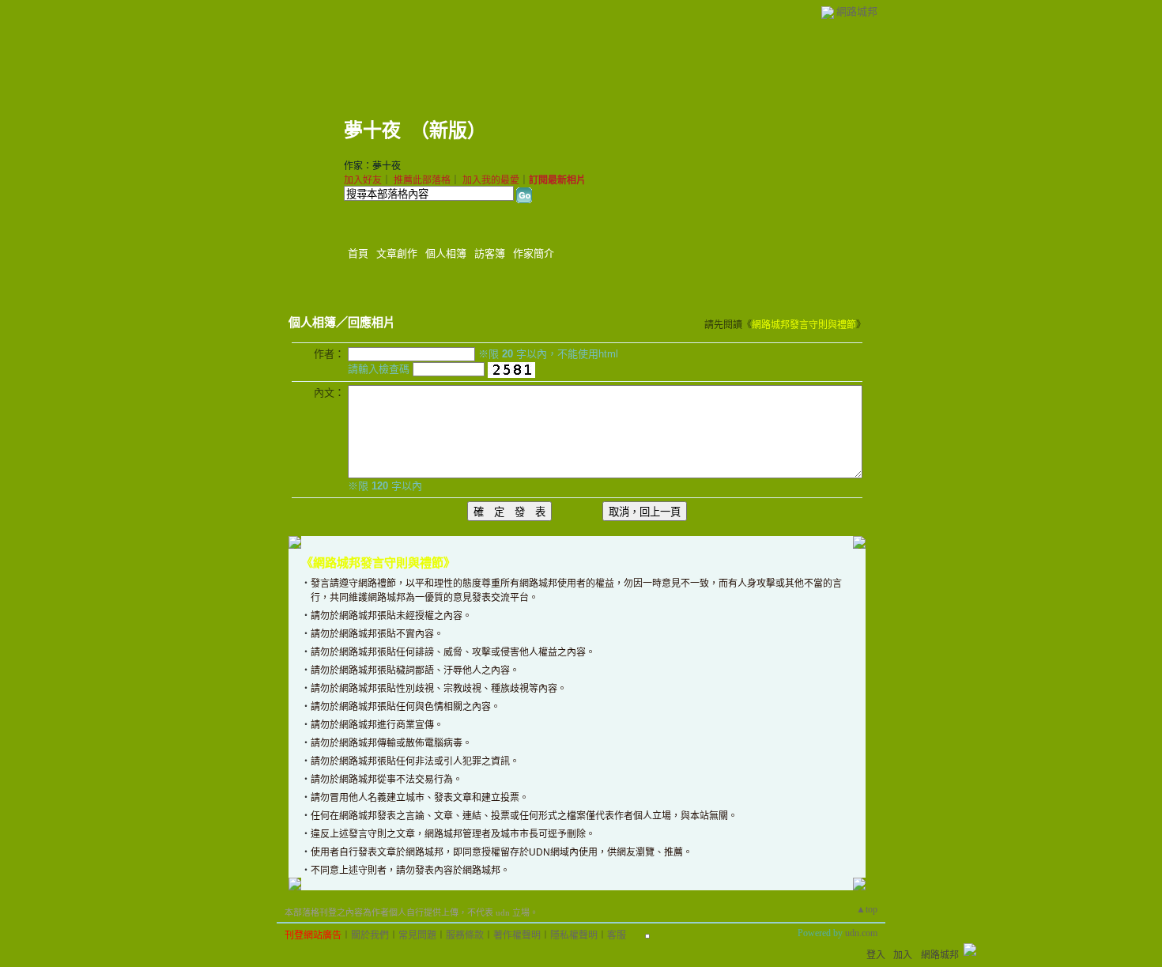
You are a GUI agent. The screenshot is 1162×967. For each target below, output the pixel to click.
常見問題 (417, 935)
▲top (866, 909)
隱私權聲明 (574, 935)
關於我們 (370, 935)
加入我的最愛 (490, 180)
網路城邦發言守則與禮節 (804, 325)
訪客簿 (489, 253)
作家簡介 (533, 253)
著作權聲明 (517, 935)
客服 (616, 935)
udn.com (861, 933)
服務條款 (465, 935)
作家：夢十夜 (372, 166)
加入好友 (363, 180)
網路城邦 (856, 11)
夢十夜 (372, 130)
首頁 (358, 253)
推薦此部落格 (422, 180)
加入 (902, 955)
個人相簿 (445, 253)
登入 (875, 955)
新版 (448, 130)
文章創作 (396, 253)
